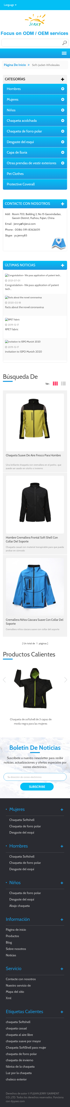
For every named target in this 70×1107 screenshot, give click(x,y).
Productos (12, 936)
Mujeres (12, 99)
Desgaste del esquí (20, 142)
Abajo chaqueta (19, 906)
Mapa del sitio (15, 992)
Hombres (14, 89)
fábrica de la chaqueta (20, 1066)
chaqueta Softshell (18, 1022)
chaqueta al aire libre (19, 1035)
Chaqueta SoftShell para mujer (26, 1047)
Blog (9, 942)
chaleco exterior (16, 1079)
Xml (8, 998)
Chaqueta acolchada (22, 120)
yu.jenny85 (20, 235)
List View (63, 383)
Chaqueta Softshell (21, 820)
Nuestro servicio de (18, 985)
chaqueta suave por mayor (23, 1041)
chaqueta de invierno (19, 1060)
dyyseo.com (18, 1101)
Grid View (55, 383)
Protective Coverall (21, 184)
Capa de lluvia (17, 152)
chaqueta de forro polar (21, 1054)
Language (9, 4)
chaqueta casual (16, 1028)
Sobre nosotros (16, 949)
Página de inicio (15, 65)
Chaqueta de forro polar (24, 131)
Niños (11, 110)
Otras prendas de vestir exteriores (31, 163)
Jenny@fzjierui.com (25, 224)
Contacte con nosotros (21, 979)
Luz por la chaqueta (19, 1073)
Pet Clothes (15, 174)
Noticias (11, 955)
